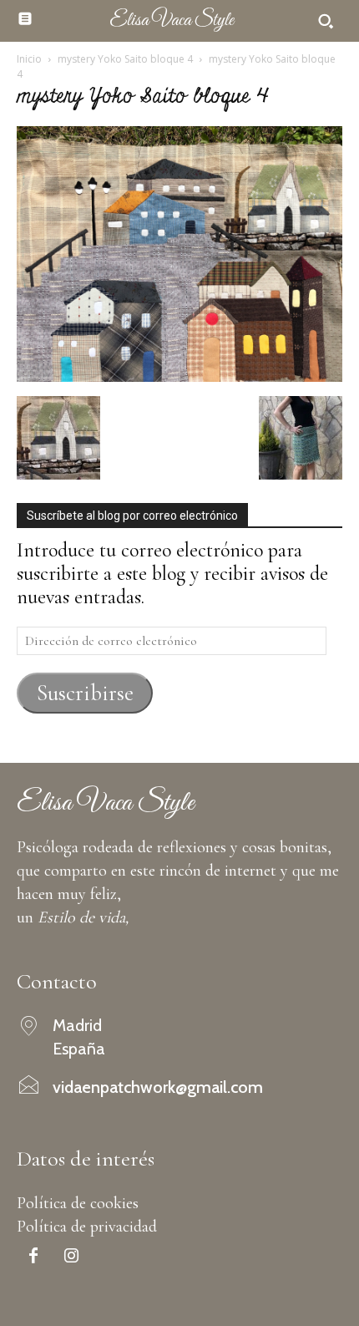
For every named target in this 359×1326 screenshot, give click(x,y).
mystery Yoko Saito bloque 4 (125, 59)
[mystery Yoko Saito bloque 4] (179, 375)
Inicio (29, 59)
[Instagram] (71, 1257)
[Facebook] (33, 1257)
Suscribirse (85, 693)
